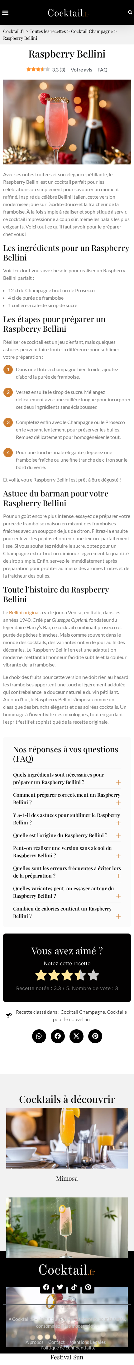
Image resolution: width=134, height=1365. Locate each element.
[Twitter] (60, 1287)
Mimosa (67, 1178)
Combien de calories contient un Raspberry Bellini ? (62, 912)
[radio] (41, 976)
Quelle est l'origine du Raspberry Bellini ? (60, 835)
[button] (5, 12)
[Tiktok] (74, 1287)
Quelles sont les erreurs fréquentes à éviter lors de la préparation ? (67, 872)
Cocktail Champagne (82, 1012)
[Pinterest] (88, 1287)
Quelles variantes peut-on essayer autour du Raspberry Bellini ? (63, 892)
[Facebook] (46, 1287)
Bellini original (24, 612)
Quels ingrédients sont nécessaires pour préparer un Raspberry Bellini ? (58, 778)
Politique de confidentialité (68, 1347)
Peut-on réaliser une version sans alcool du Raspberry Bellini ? (62, 852)
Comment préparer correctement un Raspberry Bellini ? (66, 798)
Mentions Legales (87, 1342)
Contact (56, 1342)
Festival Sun (67, 1357)
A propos (35, 1342)
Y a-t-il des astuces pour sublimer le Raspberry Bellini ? (66, 819)
